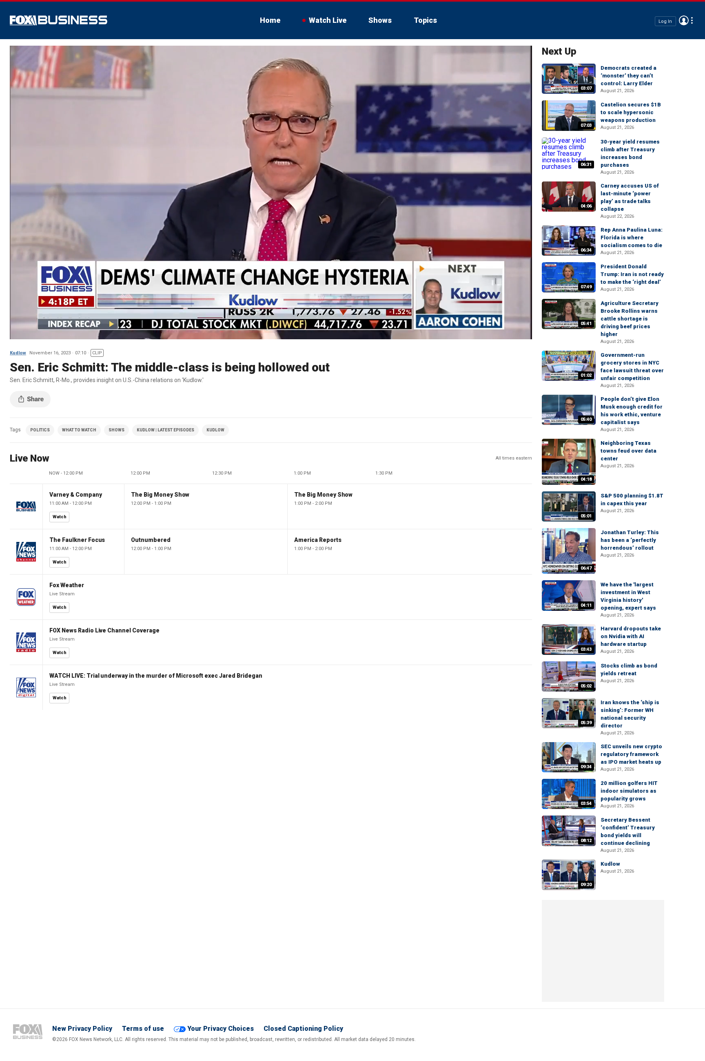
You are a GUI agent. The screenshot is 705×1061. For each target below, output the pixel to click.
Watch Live (327, 20)
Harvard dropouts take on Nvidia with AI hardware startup (631, 636)
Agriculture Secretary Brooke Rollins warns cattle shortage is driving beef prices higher (629, 318)
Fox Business (58, 20)
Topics (425, 20)
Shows (380, 20)
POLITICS (40, 430)
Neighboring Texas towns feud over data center (628, 451)
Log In (665, 21)
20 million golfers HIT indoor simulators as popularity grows (629, 791)
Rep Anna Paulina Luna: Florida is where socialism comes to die (632, 237)
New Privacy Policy (82, 1028)
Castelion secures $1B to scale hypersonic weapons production (631, 112)
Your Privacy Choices (220, 1028)
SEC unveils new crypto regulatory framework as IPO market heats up (631, 754)
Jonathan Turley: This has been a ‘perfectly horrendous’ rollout (630, 540)
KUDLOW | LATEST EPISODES (165, 430)
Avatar (684, 20)
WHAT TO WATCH (79, 430)
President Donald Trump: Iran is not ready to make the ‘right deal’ (632, 274)
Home (270, 20)
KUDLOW (215, 430)
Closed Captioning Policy (303, 1028)
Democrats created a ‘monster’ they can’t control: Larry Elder (628, 75)
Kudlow (18, 353)
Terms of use (143, 1028)
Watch (60, 516)
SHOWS (116, 430)
